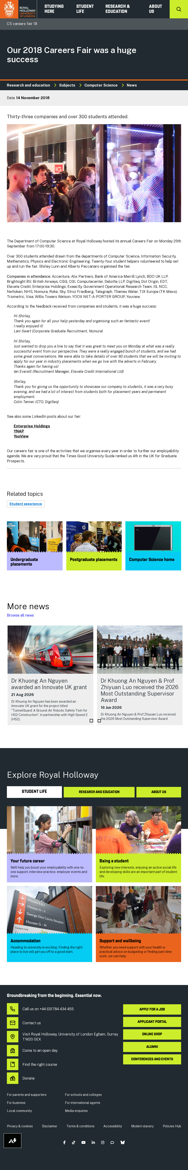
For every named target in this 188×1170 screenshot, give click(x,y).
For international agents (82, 1103)
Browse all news (20, 615)
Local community (19, 1111)
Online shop (152, 1034)
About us (155, 9)
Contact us (31, 1023)
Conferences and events (152, 1059)
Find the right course (39, 1064)
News (132, 85)
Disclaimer (49, 1126)
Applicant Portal (152, 1022)
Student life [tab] (34, 792)
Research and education (28, 85)
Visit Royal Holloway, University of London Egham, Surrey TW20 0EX (70, 1036)
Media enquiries (76, 1111)
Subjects (67, 85)
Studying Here (54, 9)
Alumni (152, 1047)
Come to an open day (40, 1050)
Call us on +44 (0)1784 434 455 (48, 1009)
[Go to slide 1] (91, 720)
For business (16, 1103)
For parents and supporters (27, 1095)
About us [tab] (158, 792)
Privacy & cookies (20, 1126)
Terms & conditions (80, 1126)
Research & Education (117, 9)
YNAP (19, 431)
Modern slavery (142, 1126)
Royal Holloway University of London (18, 9)
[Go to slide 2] (99, 720)
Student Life (85, 9)
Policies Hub (172, 1126)
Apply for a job (152, 1009)
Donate (28, 1078)
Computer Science (101, 85)
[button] (64, 1143)
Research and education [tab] (99, 792)
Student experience (25, 504)
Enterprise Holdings (32, 426)
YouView (21, 436)
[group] (50, 675)
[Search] (179, 9)
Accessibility (112, 1126)
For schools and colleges (83, 1095)
